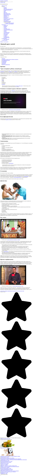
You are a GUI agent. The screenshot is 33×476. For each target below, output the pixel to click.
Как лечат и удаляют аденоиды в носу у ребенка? (8, 471)
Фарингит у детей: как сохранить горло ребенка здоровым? (9, 466)
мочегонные (6, 34)
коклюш (15, 71)
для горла (5, 28)
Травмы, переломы (7, 19)
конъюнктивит (26, 176)
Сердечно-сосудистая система (8, 18)
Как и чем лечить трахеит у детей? (5, 468)
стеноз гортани (6, 251)
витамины (5, 26)
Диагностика (4, 62)
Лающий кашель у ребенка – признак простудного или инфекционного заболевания (13, 459)
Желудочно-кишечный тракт (8, 9)
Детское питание (4, 40)
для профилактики (6, 32)
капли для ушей (6, 33)
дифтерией (13, 90)
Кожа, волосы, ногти (7, 13)
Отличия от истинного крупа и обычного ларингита (10, 59)
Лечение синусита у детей (4, 463)
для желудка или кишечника (8, 29)
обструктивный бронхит (17, 177)
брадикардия (11, 163)
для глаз (5, 27)
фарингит (3, 84)
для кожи (5, 30)
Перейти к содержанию (4, 0)
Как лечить (4, 63)
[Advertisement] (16, 127)
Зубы (4, 11)
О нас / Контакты (6, 39)
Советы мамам (4, 38)
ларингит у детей (8, 119)
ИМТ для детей (4, 5)
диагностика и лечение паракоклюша (14, 109)
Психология (6, 17)
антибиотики (6, 25)
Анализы (5, 7)
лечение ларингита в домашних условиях (13, 239)
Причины (3, 58)
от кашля (5, 35)
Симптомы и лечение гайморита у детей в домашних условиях (10, 456)
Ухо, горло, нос (6, 20)
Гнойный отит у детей (3, 473)
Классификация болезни (6, 60)
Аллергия (5, 8)
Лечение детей (2, 2)
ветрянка (10, 71)
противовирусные (6, 37)
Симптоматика (4, 61)
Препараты (4, 24)
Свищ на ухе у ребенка (4, 464)
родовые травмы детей (19, 85)
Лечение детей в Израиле (9, 23)
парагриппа (2, 71)
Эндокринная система (7, 21)
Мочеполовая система (7, 14)
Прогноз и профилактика (6, 64)
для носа (5, 31)
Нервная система (6, 15)
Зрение (5, 10)
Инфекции (5, 12)
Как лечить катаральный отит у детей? (6, 461)
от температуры (6, 36)
